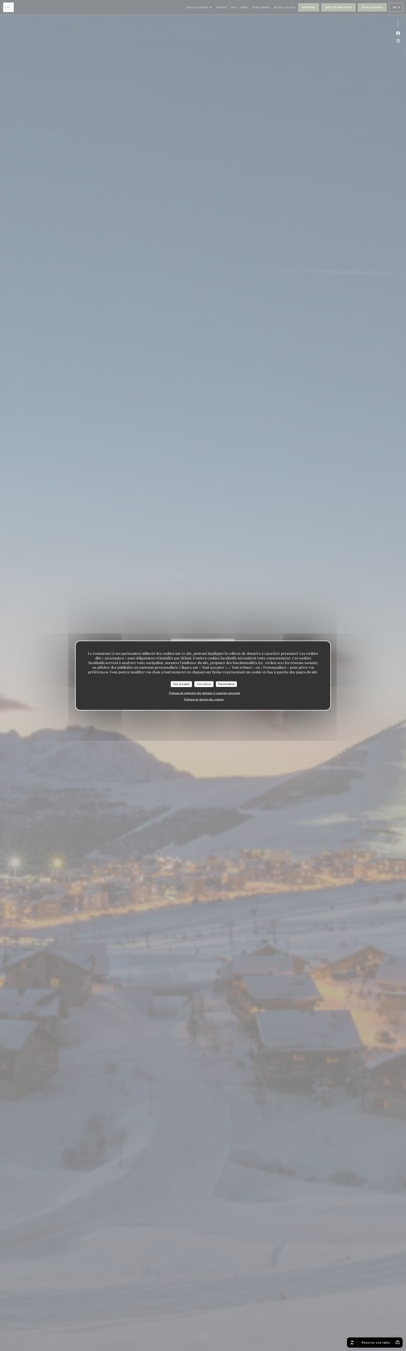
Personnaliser (226, 684)
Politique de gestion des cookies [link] (204, 699)
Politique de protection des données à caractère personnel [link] (204, 693)
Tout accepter (181, 684)
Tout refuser (204, 684)
